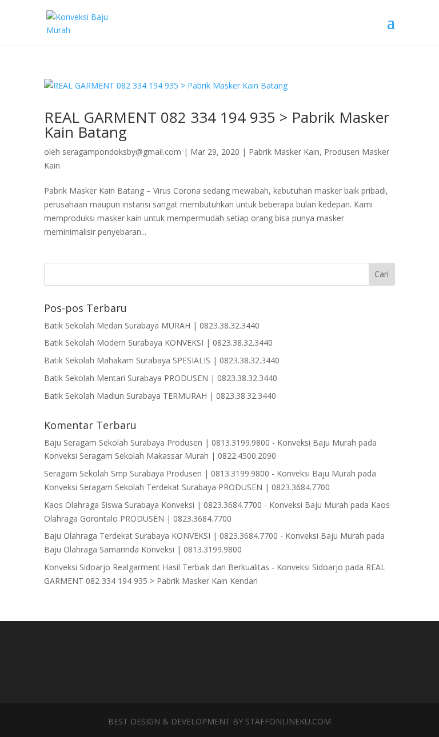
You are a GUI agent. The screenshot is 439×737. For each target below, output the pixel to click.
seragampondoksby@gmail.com (121, 151)
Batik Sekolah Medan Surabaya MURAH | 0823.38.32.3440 (152, 325)
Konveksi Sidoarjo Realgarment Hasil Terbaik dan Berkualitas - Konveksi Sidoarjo (193, 567)
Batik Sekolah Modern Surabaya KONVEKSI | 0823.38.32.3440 (158, 342)
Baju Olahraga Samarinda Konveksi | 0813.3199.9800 (143, 549)
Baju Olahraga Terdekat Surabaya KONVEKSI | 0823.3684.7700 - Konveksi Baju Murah (204, 535)
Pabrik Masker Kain (284, 151)
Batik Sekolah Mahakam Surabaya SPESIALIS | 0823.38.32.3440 (162, 360)
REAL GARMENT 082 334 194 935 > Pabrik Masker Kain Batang (216, 124)
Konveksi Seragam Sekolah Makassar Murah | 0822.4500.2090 (160, 455)
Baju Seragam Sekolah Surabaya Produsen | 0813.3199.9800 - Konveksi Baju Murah (200, 442)
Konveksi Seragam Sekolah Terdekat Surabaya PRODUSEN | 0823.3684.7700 (187, 487)
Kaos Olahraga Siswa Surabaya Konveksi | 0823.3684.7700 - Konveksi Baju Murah (196, 504)
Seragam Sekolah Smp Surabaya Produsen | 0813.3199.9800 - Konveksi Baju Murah (200, 473)
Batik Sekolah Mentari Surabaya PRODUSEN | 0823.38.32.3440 (160, 377)
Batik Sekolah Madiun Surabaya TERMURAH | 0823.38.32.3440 (160, 395)
